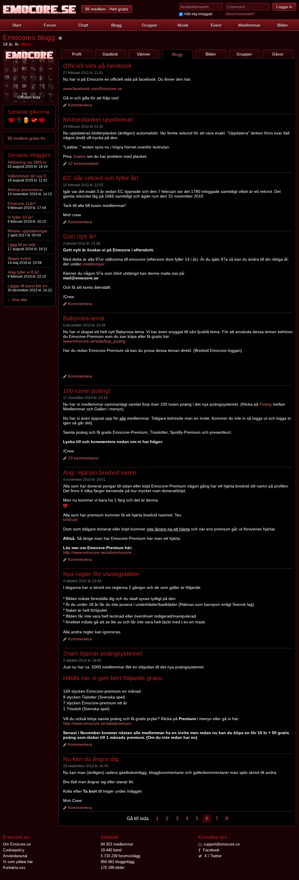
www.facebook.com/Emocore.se (92, 88)
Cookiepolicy (14, 850)
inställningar (93, 264)
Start (16, 25)
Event (216, 25)
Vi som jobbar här (18, 862)
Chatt (83, 25)
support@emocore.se (222, 844)
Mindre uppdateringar (28, 231)
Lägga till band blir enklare (29, 285)
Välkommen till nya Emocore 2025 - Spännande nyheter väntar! (29, 176)
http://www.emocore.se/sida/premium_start (99, 723)
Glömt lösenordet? (240, 14)
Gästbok (110, 54)
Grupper (149, 25)
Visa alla (19, 299)
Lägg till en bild (21, 244)
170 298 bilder (112, 867)
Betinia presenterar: (26, 189)
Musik (183, 25)
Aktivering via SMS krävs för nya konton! (29, 162)
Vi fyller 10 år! (20, 217)
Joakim (79, 156)
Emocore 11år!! (22, 203)
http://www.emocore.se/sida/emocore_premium (99, 552)
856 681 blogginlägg (117, 862)
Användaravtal (15, 856)
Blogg (116, 25)
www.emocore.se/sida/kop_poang (94, 341)
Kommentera (80, 105)
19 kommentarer (83, 458)
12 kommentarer (83, 163)
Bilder (282, 25)
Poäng (266, 404)
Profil (76, 54)
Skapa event (19, 258)
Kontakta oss (14, 867)
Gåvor (278, 54)
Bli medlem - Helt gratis (106, 9)
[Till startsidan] (39, 9)
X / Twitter (212, 856)
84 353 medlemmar (117, 844)
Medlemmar (249, 25)
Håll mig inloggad (198, 14)
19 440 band (111, 850)
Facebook (211, 850)
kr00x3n (70, 519)
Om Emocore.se (17, 844)
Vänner (143, 54)
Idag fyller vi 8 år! (23, 272)
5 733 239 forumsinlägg (120, 856)
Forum (50, 25)
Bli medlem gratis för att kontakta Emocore (29, 138)
